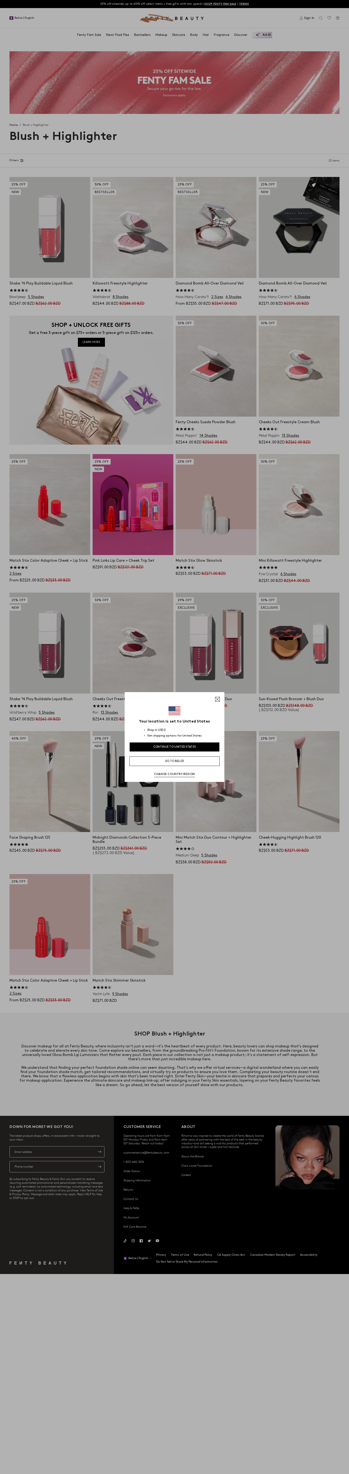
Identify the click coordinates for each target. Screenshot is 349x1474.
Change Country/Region (174, 774)
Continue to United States (174, 747)
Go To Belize (174, 761)
